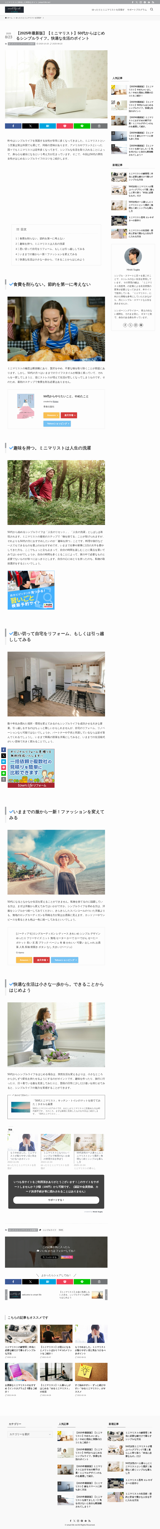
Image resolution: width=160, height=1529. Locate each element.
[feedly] (149, 2)
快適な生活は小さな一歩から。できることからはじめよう (52, 259)
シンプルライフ (49, 1230)
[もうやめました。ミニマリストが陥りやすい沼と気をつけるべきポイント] (23, 1142)
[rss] (153, 2)
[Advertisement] (56, 193)
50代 (61, 1230)
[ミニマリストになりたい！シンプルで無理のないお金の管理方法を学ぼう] (56, 1142)
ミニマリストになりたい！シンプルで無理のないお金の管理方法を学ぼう (57, 1155)
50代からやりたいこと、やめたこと (66, 396)
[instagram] (141, 2)
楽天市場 (69, 415)
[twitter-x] (137, 2)
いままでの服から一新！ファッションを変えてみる (48, 254)
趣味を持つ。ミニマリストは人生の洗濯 (42, 243)
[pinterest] (145, 2)
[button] (13, 126)
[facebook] (133, 2)
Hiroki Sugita (98, 1212)
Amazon (51, 415)
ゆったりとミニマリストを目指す (21, 44)
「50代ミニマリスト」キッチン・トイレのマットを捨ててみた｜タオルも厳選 (66, 1102)
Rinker (55, 402)
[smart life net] (14, 10)
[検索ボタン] (151, 9)
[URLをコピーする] (99, 126)
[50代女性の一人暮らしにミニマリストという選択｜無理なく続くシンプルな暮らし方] (89, 1142)
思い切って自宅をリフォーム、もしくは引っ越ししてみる (52, 249)
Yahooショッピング (57, 423)
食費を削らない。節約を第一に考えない (42, 238)
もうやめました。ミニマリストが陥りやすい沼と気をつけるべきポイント (23, 1155)
